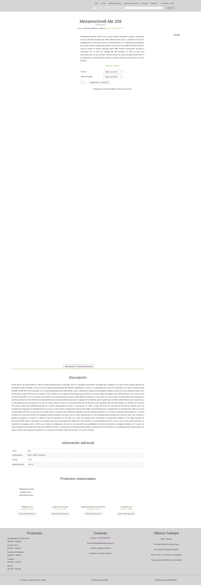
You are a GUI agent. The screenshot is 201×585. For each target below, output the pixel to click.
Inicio (96, 3)
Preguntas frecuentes (131, 3)
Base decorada (86, 77)
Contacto (154, 3)
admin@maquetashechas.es (103, 543)
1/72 (30, 460)
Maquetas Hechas (104, 548)
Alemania (121, 89)
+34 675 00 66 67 (104, 538)
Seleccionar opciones (27, 514)
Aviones (102, 28)
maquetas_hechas (104, 553)
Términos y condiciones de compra (33, 580)
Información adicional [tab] (84, 366)
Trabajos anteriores (114, 3)
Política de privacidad (99, 580)
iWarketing (173, 580)
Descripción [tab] (69, 366)
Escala (83, 72)
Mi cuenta (144, 3)
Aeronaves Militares (90, 28)
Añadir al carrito (99, 82)
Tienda (103, 3)
